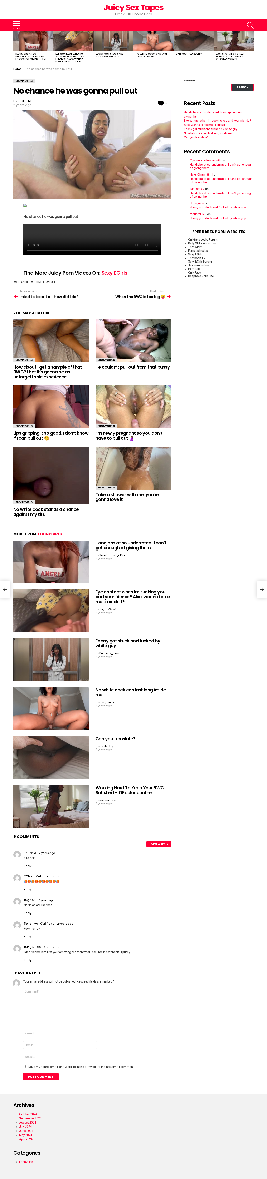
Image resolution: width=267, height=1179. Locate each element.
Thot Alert (195, 247)
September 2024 (30, 1118)
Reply (27, 866)
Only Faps (194, 272)
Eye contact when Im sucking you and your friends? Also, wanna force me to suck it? (70, 57)
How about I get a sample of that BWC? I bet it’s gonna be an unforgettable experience (47, 372)
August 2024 (27, 1122)
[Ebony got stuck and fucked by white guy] (113, 41)
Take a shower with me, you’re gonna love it (127, 497)
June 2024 (26, 1131)
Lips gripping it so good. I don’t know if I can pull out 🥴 (50, 435)
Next (251, 48)
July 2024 (25, 1126)
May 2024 (25, 1135)
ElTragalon (197, 203)
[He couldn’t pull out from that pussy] (133, 340)
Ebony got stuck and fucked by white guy (110, 55)
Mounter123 (198, 214)
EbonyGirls (24, 360)
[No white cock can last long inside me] (154, 41)
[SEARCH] (250, 25)
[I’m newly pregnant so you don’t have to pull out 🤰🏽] (133, 406)
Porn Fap (194, 268)
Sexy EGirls (114, 272)
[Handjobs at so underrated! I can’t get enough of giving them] (33, 41)
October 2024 (28, 1114)
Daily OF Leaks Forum (202, 243)
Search (189, 80)
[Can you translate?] (194, 41)
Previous (15, 48)
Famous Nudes (198, 250)
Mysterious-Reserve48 (205, 160)
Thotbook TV (196, 258)
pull (52, 282)
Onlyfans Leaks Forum (203, 239)
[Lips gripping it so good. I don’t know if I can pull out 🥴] (51, 406)
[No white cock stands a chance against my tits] (51, 475)
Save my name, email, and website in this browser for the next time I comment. (81, 1067)
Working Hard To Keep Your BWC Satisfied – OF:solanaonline (230, 56)
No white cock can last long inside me (151, 55)
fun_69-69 (197, 189)
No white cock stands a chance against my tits (46, 511)
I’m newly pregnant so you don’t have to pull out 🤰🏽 (129, 435)
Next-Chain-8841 (201, 174)
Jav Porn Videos (198, 265)
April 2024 (26, 1139)
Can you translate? (189, 53)
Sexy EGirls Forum (200, 261)
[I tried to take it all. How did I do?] (5, 589)
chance (22, 282)
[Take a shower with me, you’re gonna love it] (133, 468)
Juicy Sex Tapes (133, 7)
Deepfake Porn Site (201, 276)
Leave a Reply (159, 844)
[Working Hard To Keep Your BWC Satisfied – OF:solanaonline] (234, 41)
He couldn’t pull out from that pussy (133, 367)
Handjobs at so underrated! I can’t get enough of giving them (30, 56)
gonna (38, 282)
